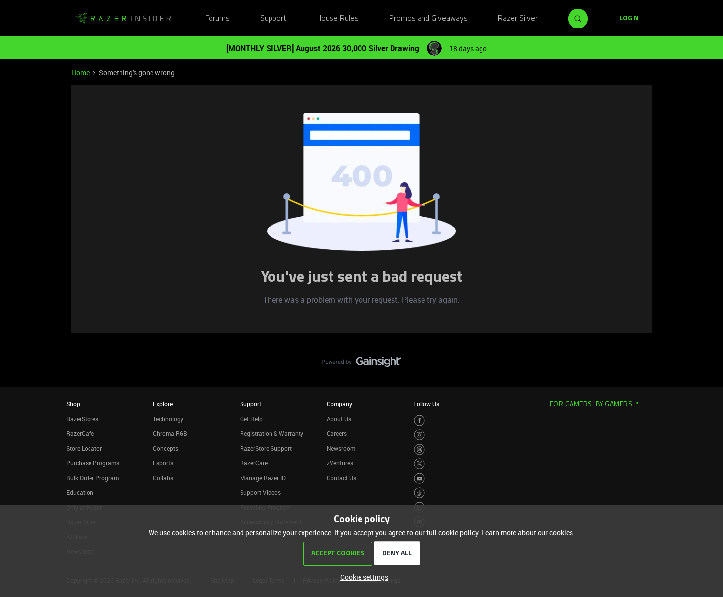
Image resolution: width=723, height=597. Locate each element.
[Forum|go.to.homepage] (123, 18)
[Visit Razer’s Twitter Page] (419, 464)
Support (273, 19)
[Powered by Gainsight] (361, 364)
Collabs (163, 478)
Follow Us (426, 404)
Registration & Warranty (271, 433)
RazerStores (82, 419)
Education (79, 492)
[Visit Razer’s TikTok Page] (419, 493)
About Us (339, 419)
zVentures (340, 463)
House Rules (337, 19)
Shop (73, 404)
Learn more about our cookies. (528, 532)
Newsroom (341, 448)
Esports (163, 463)
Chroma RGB (170, 433)
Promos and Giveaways (428, 19)
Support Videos (260, 492)
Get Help (251, 419)
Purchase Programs (92, 463)
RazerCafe (80, 433)
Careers (337, 433)
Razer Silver (518, 19)
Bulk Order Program (92, 478)
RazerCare (254, 463)
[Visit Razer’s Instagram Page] (419, 435)
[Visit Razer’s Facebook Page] (419, 420)
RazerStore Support (266, 448)
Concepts (165, 448)
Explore (163, 404)
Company (339, 404)
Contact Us (341, 478)
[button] (629, 18)
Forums (217, 19)
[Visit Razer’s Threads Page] (419, 449)
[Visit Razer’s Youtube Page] (419, 478)
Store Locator (84, 448)
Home (80, 72)
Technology (168, 419)
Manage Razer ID (263, 478)
